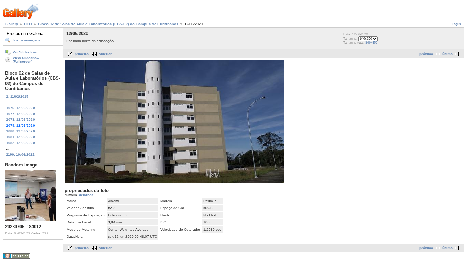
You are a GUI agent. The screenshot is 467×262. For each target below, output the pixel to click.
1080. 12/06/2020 (20, 131)
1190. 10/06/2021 (20, 154)
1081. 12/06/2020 (20, 137)
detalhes (86, 195)
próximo (426, 54)
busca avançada (26, 40)
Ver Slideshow (25, 52)
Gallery (11, 24)
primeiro (82, 54)
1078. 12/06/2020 (20, 119)
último (447, 54)
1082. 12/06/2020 (20, 143)
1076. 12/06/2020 (20, 108)
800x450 (371, 42)
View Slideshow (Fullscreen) (26, 59)
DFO (28, 24)
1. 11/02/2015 (17, 96)
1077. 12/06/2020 (20, 114)
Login (456, 24)
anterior (105, 54)
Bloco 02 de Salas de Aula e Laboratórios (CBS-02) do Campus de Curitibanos (108, 24)
